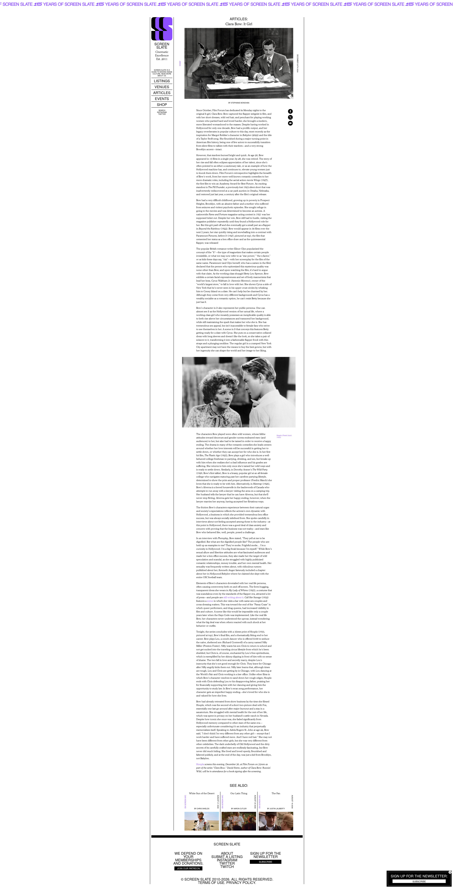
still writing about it (233, 597)
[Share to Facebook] (287, 111)
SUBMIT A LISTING (227, 856)
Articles (161, 92)
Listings (162, 80)
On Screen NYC (185, 802)
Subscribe (419, 881)
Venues (162, 86)
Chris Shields (203, 808)
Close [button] (450, 872)
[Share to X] (287, 117)
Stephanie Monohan (240, 103)
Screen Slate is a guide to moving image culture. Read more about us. (161, 73)
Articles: (239, 18)
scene (210, 600)
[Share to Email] (287, 123)
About (227, 853)
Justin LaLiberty (277, 808)
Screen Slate (227, 844)
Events (162, 98)
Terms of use (211, 882)
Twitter (162, 114)
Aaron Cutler (240, 808)
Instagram (162, 112)
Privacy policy (240, 882)
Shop (162, 104)
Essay (180, 63)
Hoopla (200, 764)
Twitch (227, 866)
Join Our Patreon (188, 868)
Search (162, 110)
